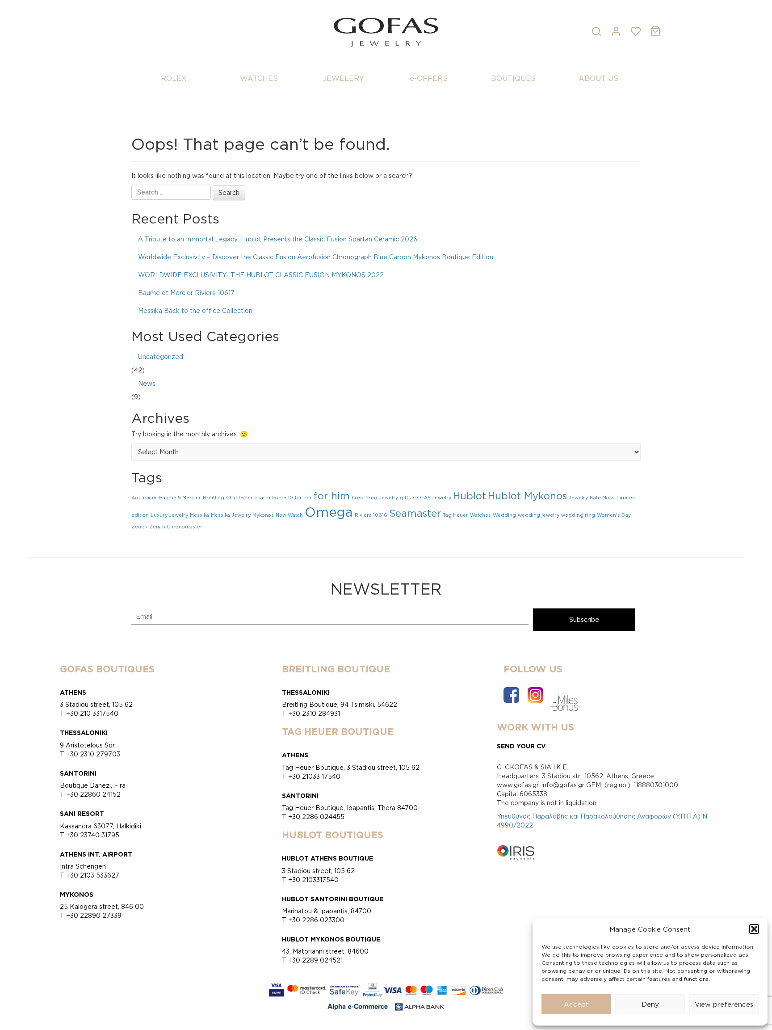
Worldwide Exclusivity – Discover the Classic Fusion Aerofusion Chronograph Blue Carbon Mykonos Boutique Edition (315, 256)
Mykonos (263, 515)
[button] (754, 928)
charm (262, 497)
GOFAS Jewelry (432, 497)
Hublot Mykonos (527, 495)
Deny (650, 1004)
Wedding (504, 515)
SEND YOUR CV (521, 746)
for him (332, 495)
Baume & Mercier (180, 497)
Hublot (469, 495)
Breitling (213, 497)
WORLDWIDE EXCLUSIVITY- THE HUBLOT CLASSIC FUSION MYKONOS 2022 (261, 274)
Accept (576, 1004)
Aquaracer (144, 497)
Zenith (139, 526)
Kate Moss (602, 497)
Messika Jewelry (231, 515)
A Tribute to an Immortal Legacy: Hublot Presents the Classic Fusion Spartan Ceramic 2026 (277, 239)
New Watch (289, 515)
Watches (480, 515)
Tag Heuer (455, 515)
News (146, 383)
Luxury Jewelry (169, 515)
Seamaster (415, 513)
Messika (199, 515)
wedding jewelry (538, 515)
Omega (329, 512)
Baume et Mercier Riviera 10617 (186, 292)
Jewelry (578, 497)
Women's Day (614, 515)
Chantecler (239, 497)
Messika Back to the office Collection (195, 310)
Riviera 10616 (371, 515)
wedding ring (578, 515)
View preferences (724, 1004)
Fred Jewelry (381, 497)
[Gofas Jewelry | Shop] (386, 31)
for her (303, 497)
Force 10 (282, 497)
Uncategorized (160, 356)
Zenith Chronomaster (175, 526)
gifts (405, 497)
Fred (358, 497)
